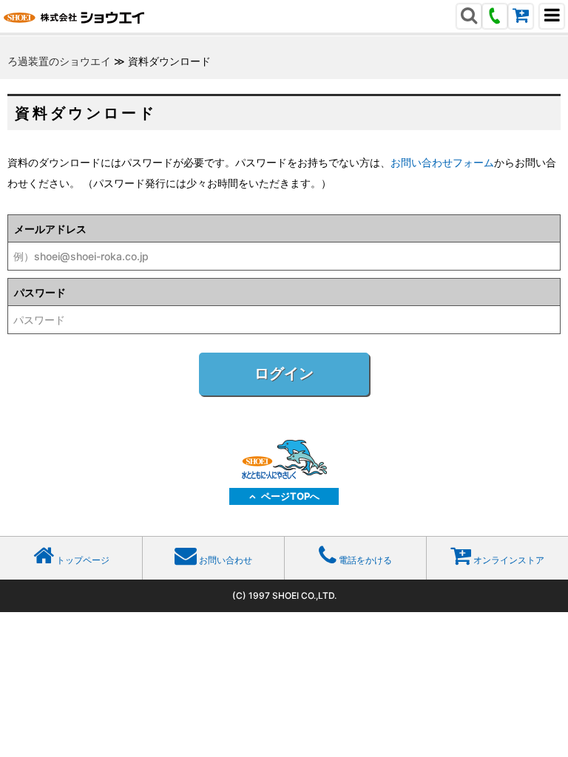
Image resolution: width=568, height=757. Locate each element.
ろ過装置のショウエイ (59, 61)
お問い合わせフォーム (442, 162)
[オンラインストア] (521, 17)
